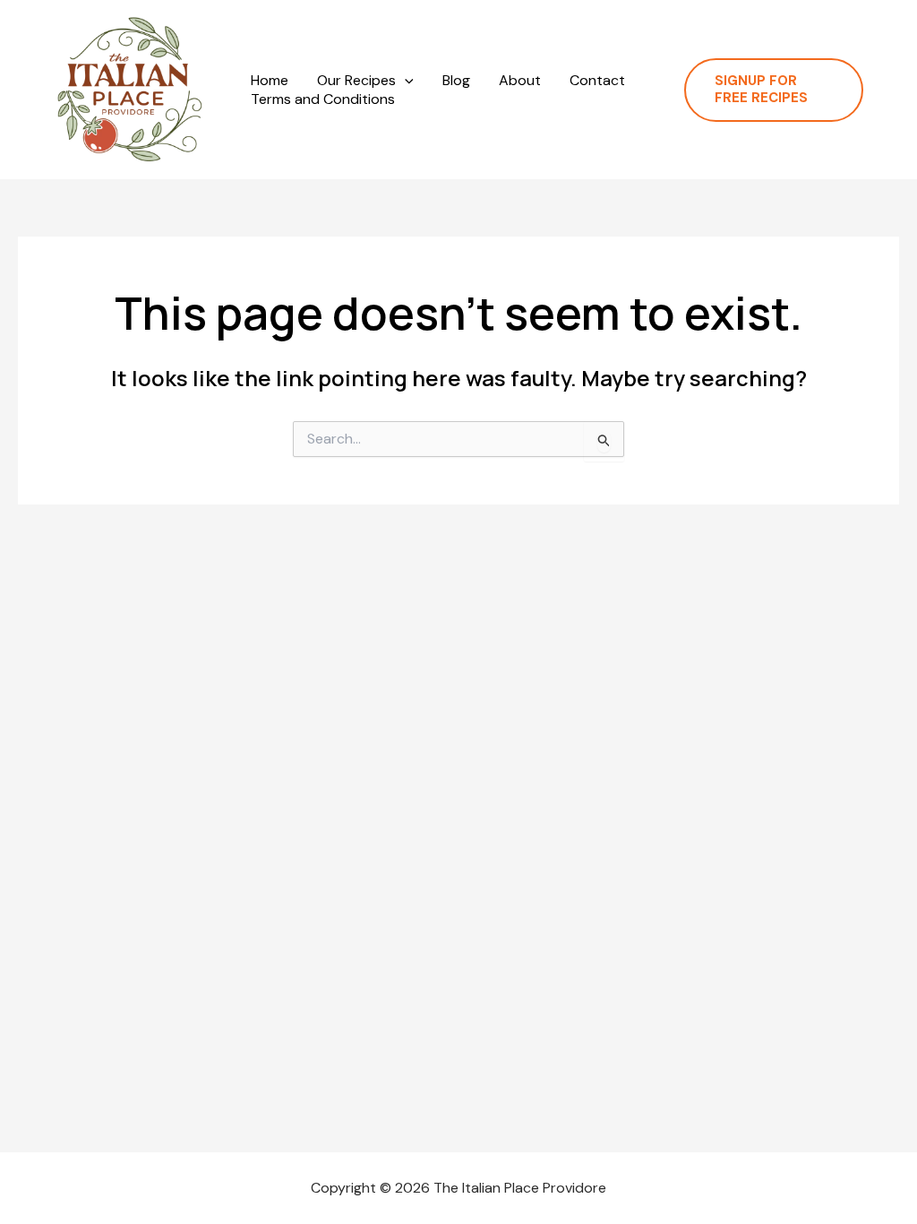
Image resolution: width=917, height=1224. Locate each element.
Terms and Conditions (323, 99)
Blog (456, 81)
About (520, 81)
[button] (405, 81)
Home (269, 81)
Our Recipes (356, 81)
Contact (597, 81)
